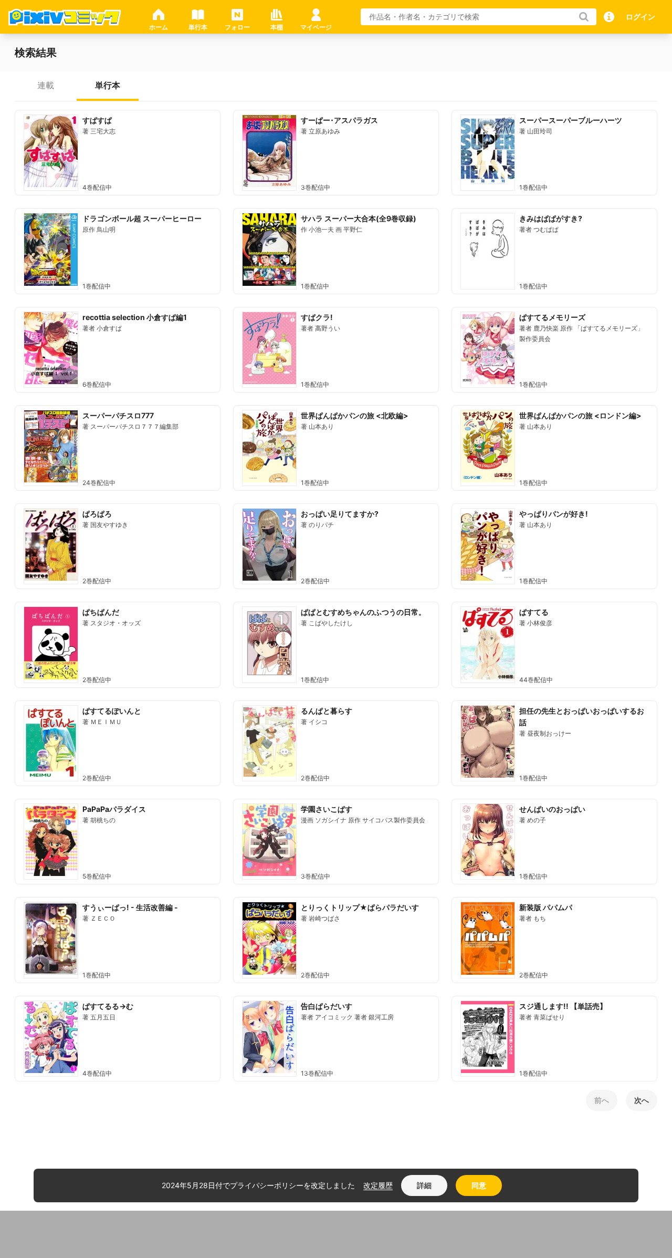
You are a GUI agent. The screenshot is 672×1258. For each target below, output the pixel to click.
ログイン (640, 16)
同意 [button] (478, 1185)
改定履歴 (378, 1185)
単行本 (107, 85)
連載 (45, 85)
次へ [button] (641, 1100)
